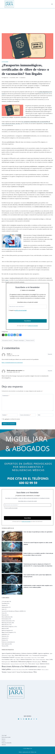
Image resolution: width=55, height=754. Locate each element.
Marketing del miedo (6, 622)
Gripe (14, 659)
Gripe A (18, 659)
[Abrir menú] (52, 4)
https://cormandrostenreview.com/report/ (12, 362)
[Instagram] (24, 719)
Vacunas (4, 645)
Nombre (4, 415)
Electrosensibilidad (27, 657)
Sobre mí (3, 739)
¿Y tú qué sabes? (5, 601)
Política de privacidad (6, 737)
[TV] (36, 719)
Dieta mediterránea (6, 616)
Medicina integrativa (6, 630)
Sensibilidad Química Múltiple (34, 669)
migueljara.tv (5, 634)
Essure (39, 657)
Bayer (13, 655)
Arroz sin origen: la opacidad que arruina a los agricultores (38, 531)
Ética (35, 672)
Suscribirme (27, 320)
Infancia (34, 659)
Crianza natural (17, 657)
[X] (21, 719)
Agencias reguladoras (43, 653)
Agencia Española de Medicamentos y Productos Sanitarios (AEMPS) (19, 653)
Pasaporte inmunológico (19, 340)
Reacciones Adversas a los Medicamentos (19, 666)
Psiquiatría (37, 663)
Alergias (4, 605)
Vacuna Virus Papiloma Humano (24, 672)
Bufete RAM (18, 655)
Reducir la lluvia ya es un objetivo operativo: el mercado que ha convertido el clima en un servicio (38, 554)
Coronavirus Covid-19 (7, 340)
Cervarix (30, 655)
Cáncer (3, 613)
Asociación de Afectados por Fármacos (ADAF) (12, 611)
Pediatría (4, 640)
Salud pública (6, 669)
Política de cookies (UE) (6, 742)
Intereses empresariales (40, 659)
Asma (3, 609)
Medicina (4, 628)
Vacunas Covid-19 (30, 340)
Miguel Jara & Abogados (7, 632)
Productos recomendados (7, 642)
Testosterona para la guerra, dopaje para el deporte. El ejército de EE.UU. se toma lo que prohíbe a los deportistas (37, 564)
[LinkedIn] (29, 719)
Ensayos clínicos (34, 657)
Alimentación (5, 607)
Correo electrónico (25, 415)
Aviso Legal (4, 735)
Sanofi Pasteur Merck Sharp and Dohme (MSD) (20, 669)
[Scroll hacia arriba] (52, 741)
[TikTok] (31, 719)
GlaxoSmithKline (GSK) (7, 659)
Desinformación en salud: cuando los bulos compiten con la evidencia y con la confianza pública (37, 586)
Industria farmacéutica (7, 620)
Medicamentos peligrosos (7, 626)
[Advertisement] (27, 19)
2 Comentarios (22, 77)
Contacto (3, 740)
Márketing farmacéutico (6, 663)
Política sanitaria (31, 663)
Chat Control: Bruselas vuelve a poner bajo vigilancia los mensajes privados (37, 575)
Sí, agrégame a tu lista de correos (11, 419)
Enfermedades (5, 618)
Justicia (47, 659)
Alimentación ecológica (6, 655)
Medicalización (5, 624)
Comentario (5, 395)
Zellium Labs (33, 752)
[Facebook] (18, 719)
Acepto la (17, 310)
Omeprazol (4, 638)
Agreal (51, 653)
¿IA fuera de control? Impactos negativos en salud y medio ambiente (37, 543)
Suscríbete (27, 518)
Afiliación (4, 744)
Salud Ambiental (42, 666)
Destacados (4, 615)
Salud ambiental (5, 644)
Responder (50, 354)
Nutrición (4, 636)
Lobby (51, 659)
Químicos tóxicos (44, 663)
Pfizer (26, 663)
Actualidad (5, 61)
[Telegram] (34, 719)
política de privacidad (20, 310)
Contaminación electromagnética (39, 655)
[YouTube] (26, 719)
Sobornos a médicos (45, 669)
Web (39, 415)
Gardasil (42, 657)
